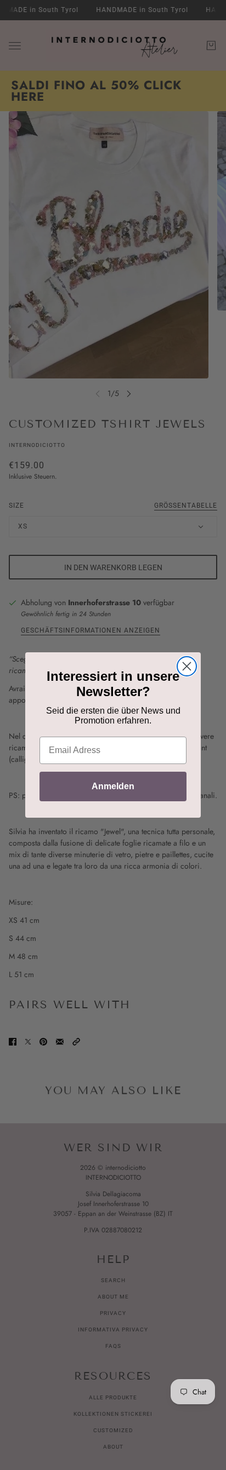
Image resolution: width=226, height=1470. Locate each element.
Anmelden (113, 786)
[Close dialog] (186, 666)
